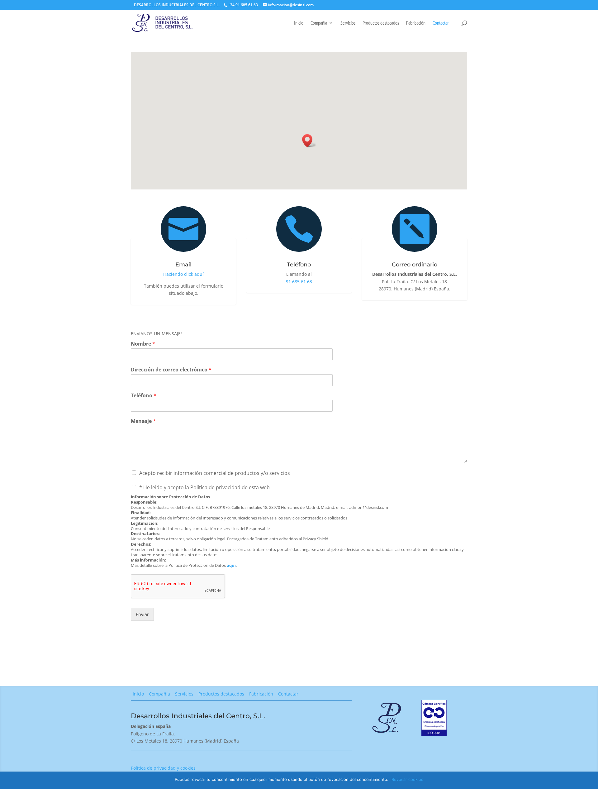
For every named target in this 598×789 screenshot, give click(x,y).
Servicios (347, 23)
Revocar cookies (407, 779)
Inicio (298, 23)
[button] (309, 140)
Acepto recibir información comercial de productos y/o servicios (214, 473)
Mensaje (143, 421)
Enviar (142, 614)
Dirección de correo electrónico (171, 369)
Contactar (440, 23)
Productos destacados (381, 23)
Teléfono (143, 395)
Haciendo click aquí (183, 274)
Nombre (143, 344)
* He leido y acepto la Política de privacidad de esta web (204, 487)
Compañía (319, 23)
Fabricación (415, 23)
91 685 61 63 (299, 282)
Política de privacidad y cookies (163, 768)
